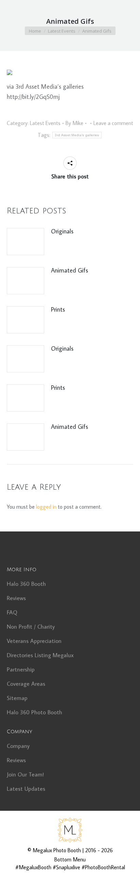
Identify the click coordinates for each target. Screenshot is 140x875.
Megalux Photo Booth (57, 850)
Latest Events (45, 123)
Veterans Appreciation (34, 641)
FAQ (12, 612)
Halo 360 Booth (26, 584)
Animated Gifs (69, 270)
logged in (46, 506)
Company (18, 746)
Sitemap (17, 698)
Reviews (16, 598)
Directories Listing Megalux (40, 655)
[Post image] (25, 241)
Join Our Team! (25, 774)
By (74, 123)
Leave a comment (113, 123)
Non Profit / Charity (31, 626)
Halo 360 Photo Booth (34, 712)
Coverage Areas (26, 683)
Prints (58, 309)
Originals (62, 231)
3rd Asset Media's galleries (77, 135)
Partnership (21, 669)
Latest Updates (26, 788)
